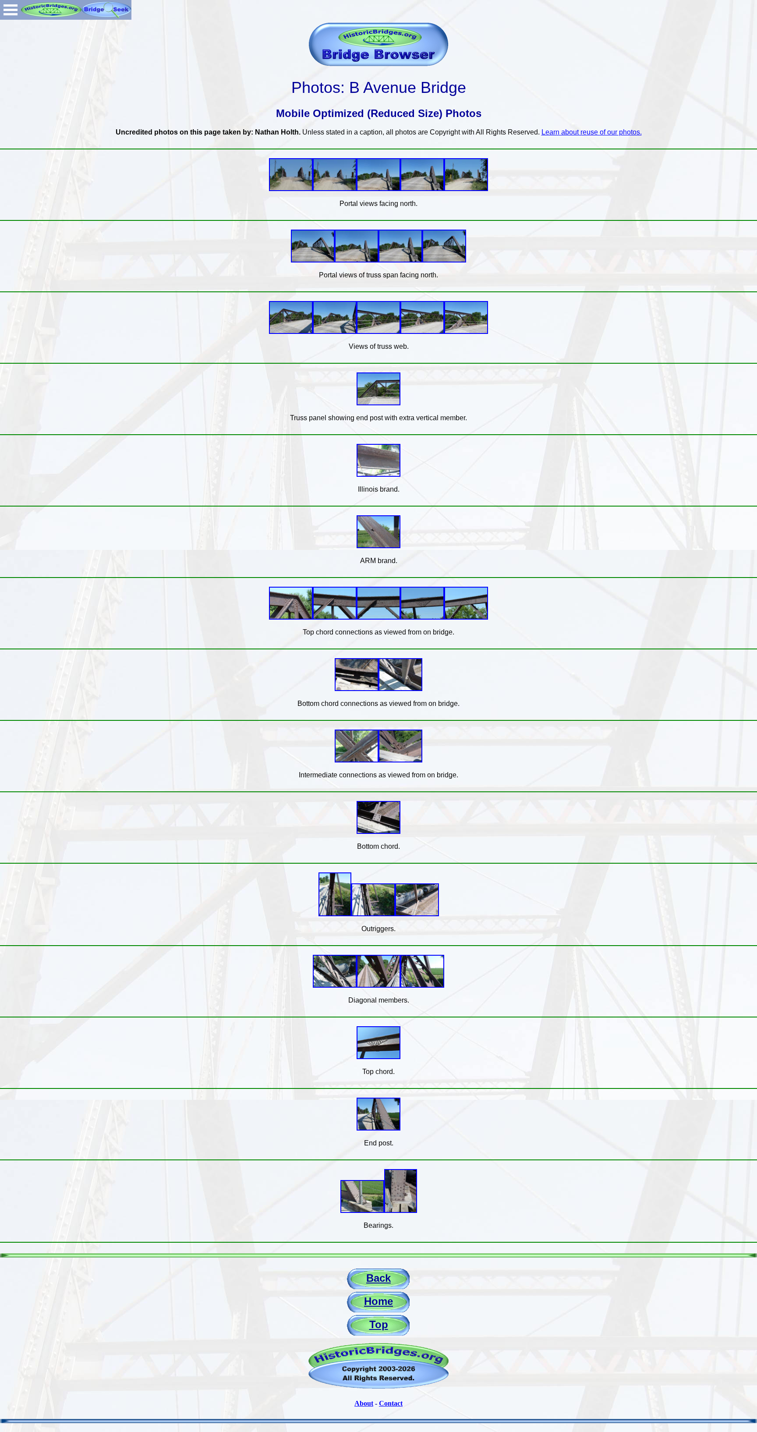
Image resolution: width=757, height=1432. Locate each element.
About (363, 1403)
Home (378, 1301)
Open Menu (10, 10)
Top (378, 1324)
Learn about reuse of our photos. (591, 132)
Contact (391, 1403)
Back (378, 1278)
